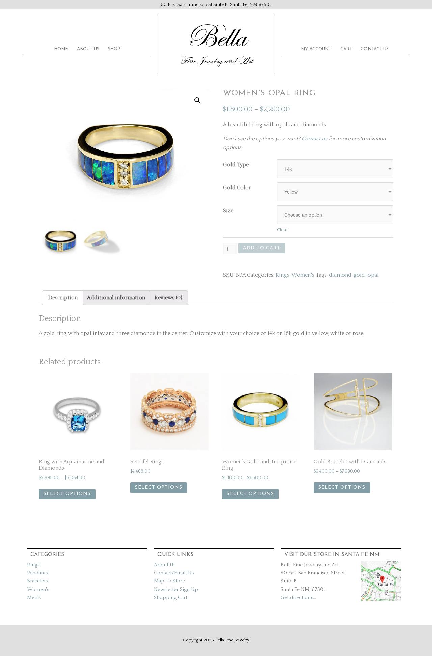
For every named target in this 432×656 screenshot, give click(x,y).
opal (373, 275)
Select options (67, 493)
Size (228, 211)
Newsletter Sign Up (176, 589)
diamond (340, 275)
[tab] (63, 297)
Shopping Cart (170, 597)
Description (63, 298)
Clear (282, 229)
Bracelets (37, 581)
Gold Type (236, 165)
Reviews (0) (168, 298)
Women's (302, 275)
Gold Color (237, 188)
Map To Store (169, 581)
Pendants (37, 573)
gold (359, 275)
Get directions (297, 597)
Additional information (116, 298)
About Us (165, 565)
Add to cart (261, 248)
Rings (282, 275)
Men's (33, 597)
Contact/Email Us (174, 573)
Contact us (314, 139)
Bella (216, 37)
